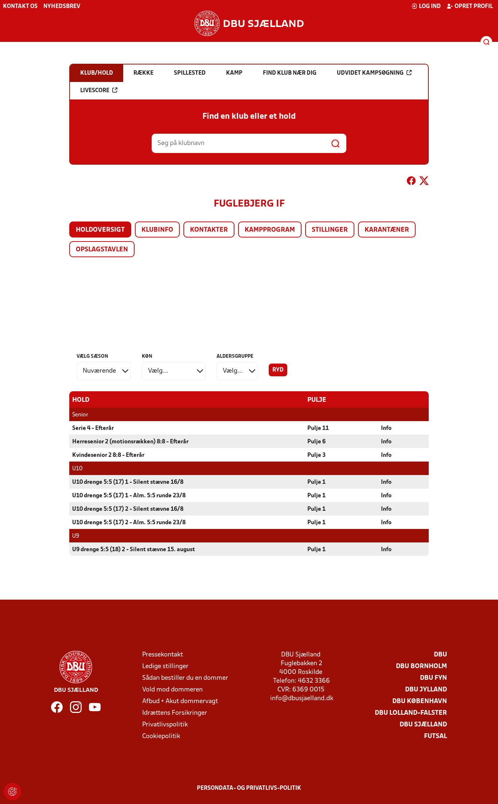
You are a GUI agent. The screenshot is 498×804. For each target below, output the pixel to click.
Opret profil (474, 6)
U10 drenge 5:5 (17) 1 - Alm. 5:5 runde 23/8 (129, 495)
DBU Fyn (433, 678)
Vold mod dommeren (172, 690)
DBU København (419, 701)
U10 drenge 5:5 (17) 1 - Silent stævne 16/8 (127, 482)
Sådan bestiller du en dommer (185, 678)
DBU (440, 655)
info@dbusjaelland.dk (301, 698)
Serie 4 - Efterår (93, 428)
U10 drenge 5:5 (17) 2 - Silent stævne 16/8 (127, 509)
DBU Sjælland (423, 725)
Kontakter (209, 230)
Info (386, 428)
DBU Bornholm (421, 666)
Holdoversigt (100, 230)
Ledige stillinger (165, 666)
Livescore (94, 90)
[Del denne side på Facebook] (411, 182)
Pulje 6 (316, 441)
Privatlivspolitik (165, 725)
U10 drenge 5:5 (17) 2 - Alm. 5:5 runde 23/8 (129, 522)
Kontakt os (20, 6)
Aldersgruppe (235, 356)
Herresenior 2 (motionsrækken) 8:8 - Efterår (130, 441)
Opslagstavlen (102, 250)
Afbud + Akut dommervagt (180, 701)
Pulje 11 (318, 428)
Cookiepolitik (161, 736)
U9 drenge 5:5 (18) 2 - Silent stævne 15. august (133, 549)
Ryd (278, 370)
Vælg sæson (92, 356)
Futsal (435, 736)
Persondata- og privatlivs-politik (249, 788)
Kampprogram (270, 230)
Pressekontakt (162, 655)
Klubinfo (157, 230)
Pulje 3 (316, 455)
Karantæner (387, 230)
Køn (147, 356)
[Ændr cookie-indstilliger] (12, 791)
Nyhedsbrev (61, 6)
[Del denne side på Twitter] (424, 182)
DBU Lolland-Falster (411, 713)
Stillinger (330, 230)
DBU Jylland (426, 690)
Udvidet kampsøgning (370, 73)
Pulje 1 (316, 482)
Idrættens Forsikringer (174, 713)
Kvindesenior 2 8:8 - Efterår (108, 455)
